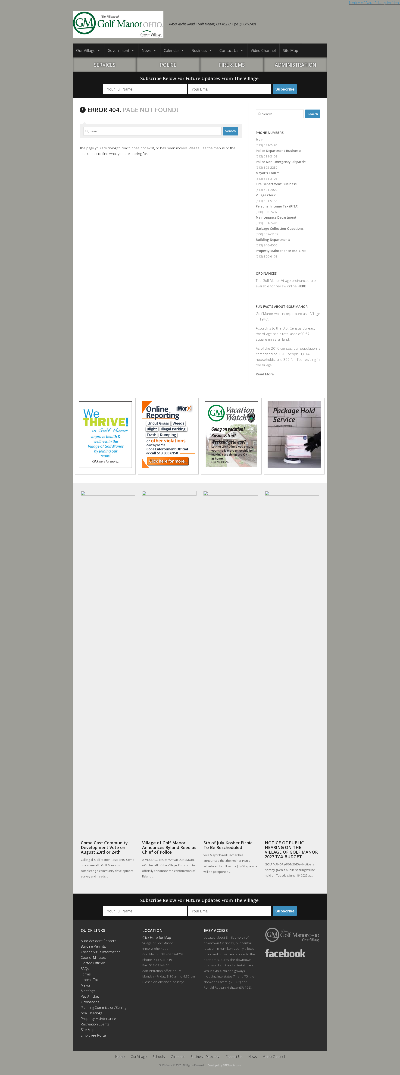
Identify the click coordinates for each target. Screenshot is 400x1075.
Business (199, 50)
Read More (265, 374)
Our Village (85, 50)
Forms (86, 974)
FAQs (85, 968)
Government (118, 50)
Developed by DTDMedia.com (224, 1065)
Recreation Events (95, 1024)
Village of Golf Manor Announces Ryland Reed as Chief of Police (169, 847)
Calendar (171, 50)
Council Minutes (93, 957)
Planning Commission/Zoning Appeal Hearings (101, 1010)
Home (120, 1056)
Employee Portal (93, 1035)
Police (168, 65)
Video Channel (263, 50)
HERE (302, 286)
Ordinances (90, 1002)
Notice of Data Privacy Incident (374, 2)
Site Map (290, 50)
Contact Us (228, 50)
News (146, 50)
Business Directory (205, 1056)
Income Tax (89, 979)
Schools (159, 1056)
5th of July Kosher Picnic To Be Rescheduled (227, 845)
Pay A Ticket (90, 996)
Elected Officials (93, 963)
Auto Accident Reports (98, 940)
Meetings (88, 990)
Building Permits (93, 946)
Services (104, 65)
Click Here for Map (156, 937)
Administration (295, 65)
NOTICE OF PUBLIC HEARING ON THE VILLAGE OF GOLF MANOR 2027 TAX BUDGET (291, 849)
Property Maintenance (98, 1018)
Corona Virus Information (101, 951)
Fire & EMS (232, 65)
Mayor (86, 985)
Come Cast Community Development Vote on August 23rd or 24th (104, 847)
